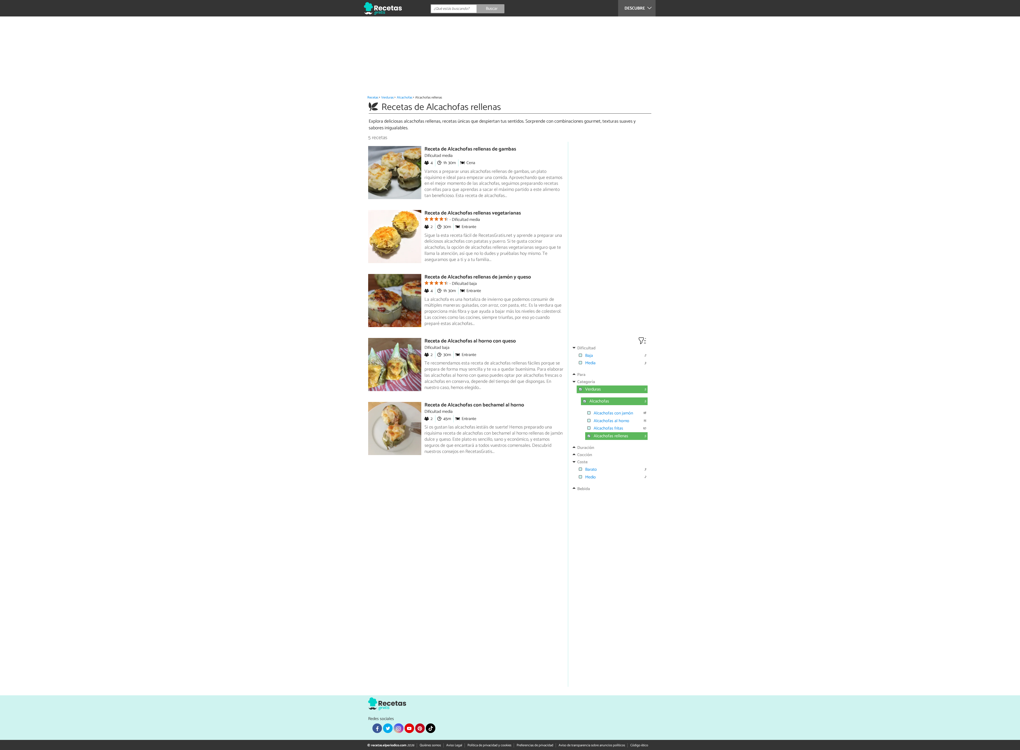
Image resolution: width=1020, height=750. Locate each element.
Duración (585, 447)
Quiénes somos (430, 745)
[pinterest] (420, 728)
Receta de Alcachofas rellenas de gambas (470, 149)
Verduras (387, 97)
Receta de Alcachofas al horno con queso (470, 341)
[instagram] (398, 728)
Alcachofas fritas (608, 428)
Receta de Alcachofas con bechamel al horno (474, 405)
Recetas (372, 97)
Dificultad (586, 348)
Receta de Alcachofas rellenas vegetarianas (472, 213)
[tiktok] (430, 728)
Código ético (639, 745)
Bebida (583, 488)
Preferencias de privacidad (535, 745)
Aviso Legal (454, 745)
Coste (582, 462)
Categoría (586, 381)
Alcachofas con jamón (613, 413)
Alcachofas (404, 97)
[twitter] (388, 728)
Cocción (584, 454)
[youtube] (409, 728)
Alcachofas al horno (611, 421)
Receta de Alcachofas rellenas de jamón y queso (477, 277)
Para (581, 374)
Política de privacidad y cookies (489, 745)
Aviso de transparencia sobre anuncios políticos (592, 745)
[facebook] (377, 728)
